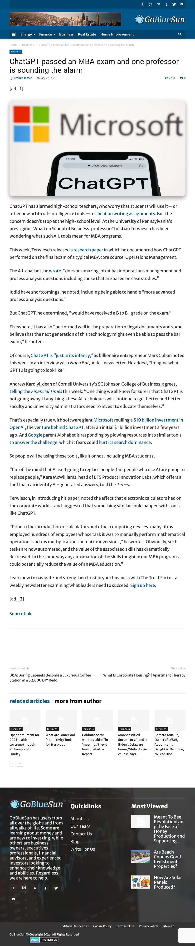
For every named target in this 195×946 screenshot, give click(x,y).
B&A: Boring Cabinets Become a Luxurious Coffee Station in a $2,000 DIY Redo (50, 677)
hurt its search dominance (125, 442)
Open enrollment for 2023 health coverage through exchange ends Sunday (24, 744)
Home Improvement (117, 34)
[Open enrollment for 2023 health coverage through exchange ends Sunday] (25, 720)
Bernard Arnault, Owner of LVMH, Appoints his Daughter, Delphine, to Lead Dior (169, 744)
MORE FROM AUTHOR (78, 701)
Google (35, 435)
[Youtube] (181, 4)
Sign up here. (143, 585)
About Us (79, 818)
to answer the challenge (33, 442)
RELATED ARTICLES (30, 701)
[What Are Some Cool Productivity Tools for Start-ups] (61, 720)
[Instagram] (150, 4)
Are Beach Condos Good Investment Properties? (167, 859)
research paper (88, 250)
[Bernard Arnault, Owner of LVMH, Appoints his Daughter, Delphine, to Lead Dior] (170, 720)
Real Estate (87, 34)
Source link (20, 613)
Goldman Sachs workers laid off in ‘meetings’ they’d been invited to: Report (95, 744)
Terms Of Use (125, 926)
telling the (36, 391)
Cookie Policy (102, 926)
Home (14, 45)
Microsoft (103, 420)
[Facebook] (142, 4)
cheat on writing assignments (125, 213)
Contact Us (81, 834)
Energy (26, 34)
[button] (179, 34)
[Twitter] (174, 4)
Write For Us (82, 849)
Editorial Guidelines (75, 926)
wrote (55, 271)
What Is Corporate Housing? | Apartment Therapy (144, 675)
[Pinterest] (158, 4)
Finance (45, 34)
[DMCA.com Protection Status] (44, 941)
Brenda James (23, 78)
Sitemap (168, 926)
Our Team (80, 826)
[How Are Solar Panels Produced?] (140, 882)
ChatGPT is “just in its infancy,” (62, 355)
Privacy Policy (148, 926)
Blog (74, 841)
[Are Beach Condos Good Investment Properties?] (140, 856)
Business (66, 34)
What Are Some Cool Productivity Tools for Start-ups (60, 740)
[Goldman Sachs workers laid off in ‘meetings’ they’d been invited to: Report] (97, 720)
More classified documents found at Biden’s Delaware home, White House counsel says (133, 744)
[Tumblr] (166, 4)
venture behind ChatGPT (58, 427)
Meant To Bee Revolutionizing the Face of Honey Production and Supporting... (169, 829)
